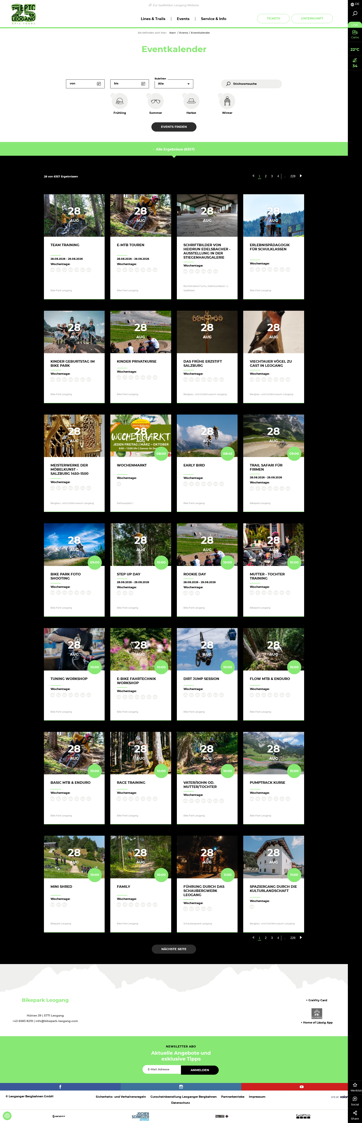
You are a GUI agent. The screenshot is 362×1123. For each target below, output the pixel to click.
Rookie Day (194, 574)
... (285, 176)
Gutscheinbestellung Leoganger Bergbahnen (183, 1096)
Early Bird (194, 465)
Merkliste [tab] (356, 1090)
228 (292, 176)
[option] (181, 1116)
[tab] (355, 4)
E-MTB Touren (130, 245)
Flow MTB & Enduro (270, 679)
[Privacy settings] (7, 1115)
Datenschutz (180, 1102)
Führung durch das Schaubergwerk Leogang (203, 891)
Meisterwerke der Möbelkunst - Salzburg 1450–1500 (69, 470)
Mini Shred (61, 887)
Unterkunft (312, 18)
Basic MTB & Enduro (70, 783)
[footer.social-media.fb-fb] (60, 1087)
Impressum (257, 1096)
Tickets (273, 18)
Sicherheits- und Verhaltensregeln (121, 1096)
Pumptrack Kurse (267, 783)
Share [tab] (355, 1119)
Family (123, 887)
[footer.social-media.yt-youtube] (301, 1087)
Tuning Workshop (69, 679)
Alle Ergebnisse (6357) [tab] (175, 149)
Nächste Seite (173, 949)
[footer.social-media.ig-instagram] (181, 1087)
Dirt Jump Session (201, 679)
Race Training (131, 783)
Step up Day (128, 574)
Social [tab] (355, 1104)
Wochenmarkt (132, 465)
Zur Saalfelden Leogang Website (176, 5)
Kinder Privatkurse (136, 361)
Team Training (65, 245)
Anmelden (200, 1070)
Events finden (174, 126)
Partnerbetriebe (232, 1096)
